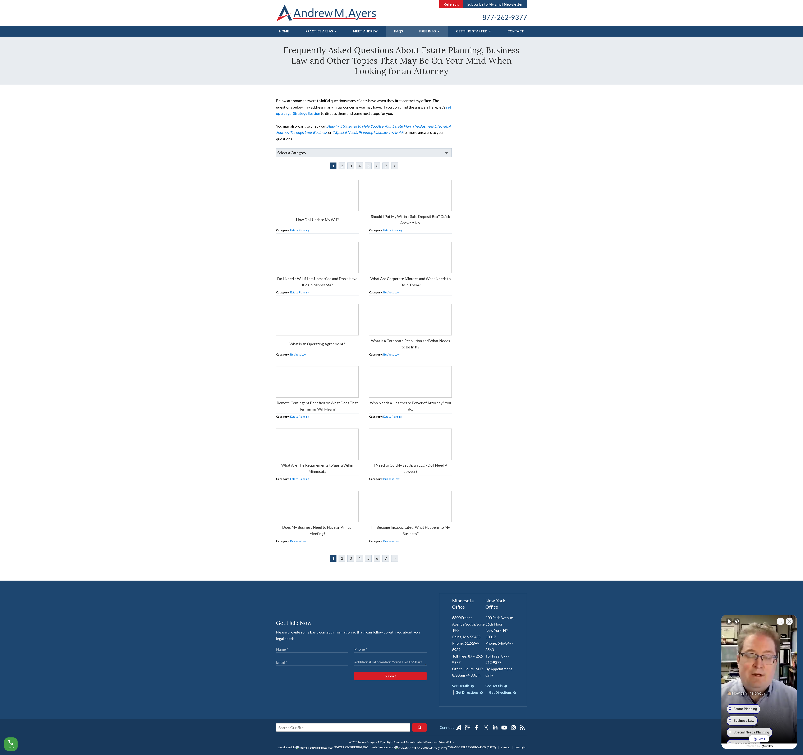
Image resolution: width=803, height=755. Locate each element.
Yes (408, 388)
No (394, 388)
